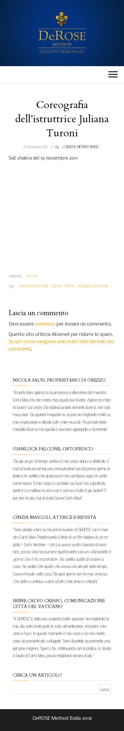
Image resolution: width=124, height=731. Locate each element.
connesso (45, 324)
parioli (56, 285)
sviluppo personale (92, 285)
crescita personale (33, 285)
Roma (69, 285)
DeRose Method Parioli (82, 146)
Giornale (31, 275)
